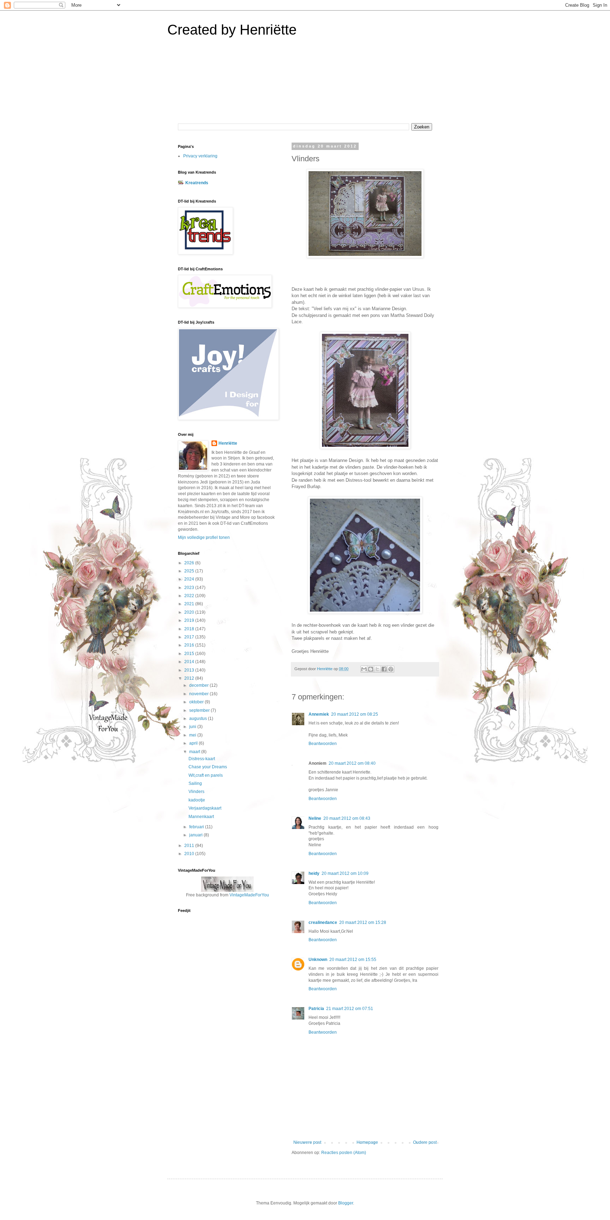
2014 (189, 661)
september (200, 710)
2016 (189, 645)
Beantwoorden (323, 743)
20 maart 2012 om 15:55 (352, 959)
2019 (189, 620)
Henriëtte (228, 443)
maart (195, 751)
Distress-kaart (202, 758)
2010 (189, 853)
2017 (189, 637)
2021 (189, 603)
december (199, 685)
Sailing (195, 783)
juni (193, 726)
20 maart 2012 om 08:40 (352, 763)
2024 (189, 579)
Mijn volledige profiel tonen (204, 537)
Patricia (316, 1008)
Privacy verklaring (200, 156)
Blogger (345, 1203)
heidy (314, 873)
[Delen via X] (377, 669)
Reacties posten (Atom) (343, 1152)
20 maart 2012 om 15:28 (362, 922)
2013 (189, 670)
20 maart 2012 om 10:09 (345, 873)
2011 (189, 845)
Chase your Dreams (208, 766)
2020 (189, 612)
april (194, 743)
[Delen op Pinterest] (390, 669)
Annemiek (319, 714)
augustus (198, 718)
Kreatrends (196, 182)
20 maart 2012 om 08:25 (354, 714)
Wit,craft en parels (206, 775)
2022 (189, 595)
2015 (189, 653)
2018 (189, 628)
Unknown (318, 959)
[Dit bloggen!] (370, 669)
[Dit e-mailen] (363, 669)
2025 (189, 571)
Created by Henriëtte (232, 29)
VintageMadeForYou (248, 895)
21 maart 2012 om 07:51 (349, 1008)
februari (197, 826)
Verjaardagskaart (205, 808)
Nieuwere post (307, 1142)
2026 (189, 562)
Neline (315, 818)
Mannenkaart (201, 816)
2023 (189, 587)
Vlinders (196, 791)
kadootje (197, 800)
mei (193, 735)
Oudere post (425, 1142)
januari (196, 835)
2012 (189, 678)
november (199, 693)
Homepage (367, 1142)
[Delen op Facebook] (384, 669)
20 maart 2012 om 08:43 (346, 818)
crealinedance (323, 922)
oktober (197, 701)
